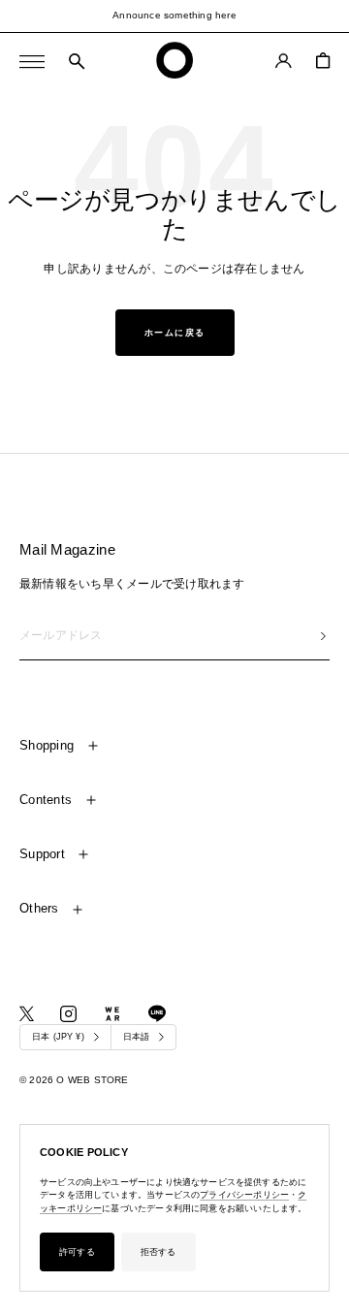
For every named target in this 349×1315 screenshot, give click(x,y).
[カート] (323, 60)
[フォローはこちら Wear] (112, 1014)
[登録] (323, 635)
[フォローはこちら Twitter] (26, 1014)
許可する (77, 1252)
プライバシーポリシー (244, 1195)
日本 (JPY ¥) (58, 1037)
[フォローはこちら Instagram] (68, 1014)
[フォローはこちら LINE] (157, 1013)
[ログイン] (283, 60)
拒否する (158, 1252)
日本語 (136, 1037)
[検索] (76, 62)
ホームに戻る (175, 332)
